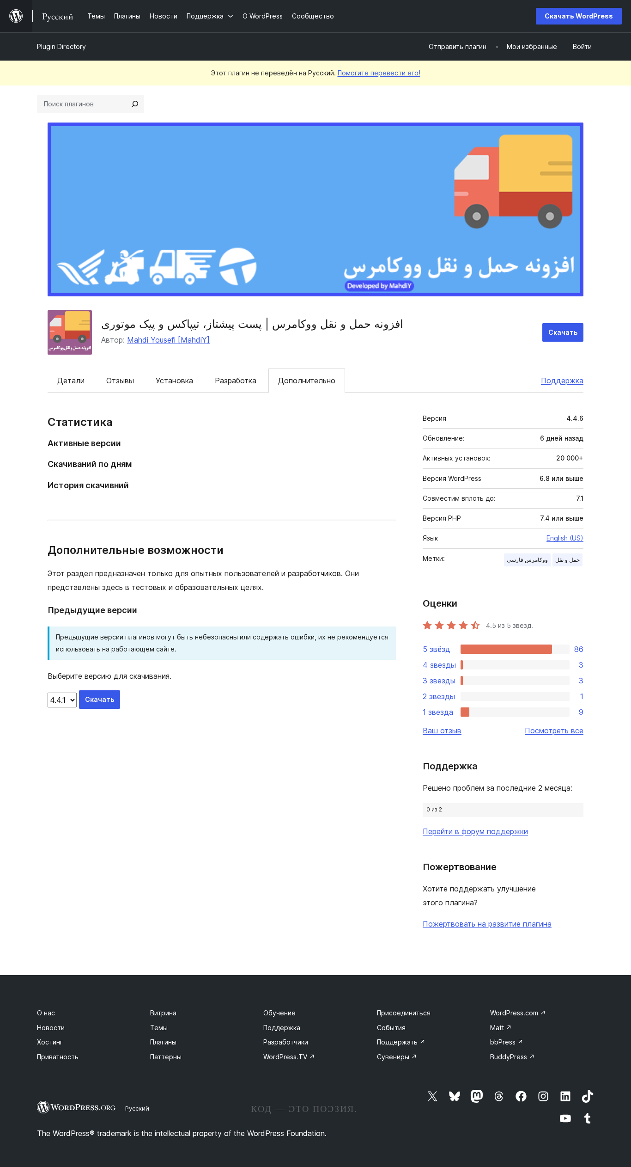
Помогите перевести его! (379, 73)
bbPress (506, 1042)
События (391, 1028)
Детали (71, 380)
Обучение (279, 1013)
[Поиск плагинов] (135, 104)
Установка (174, 380)
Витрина (163, 1013)
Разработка (235, 380)
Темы (159, 1028)
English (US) (564, 538)
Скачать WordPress (579, 16)
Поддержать (401, 1042)
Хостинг (50, 1042)
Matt (501, 1028)
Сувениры (397, 1057)
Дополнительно (306, 380)
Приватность (58, 1057)
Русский (137, 1108)
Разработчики (285, 1042)
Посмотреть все (554, 730)
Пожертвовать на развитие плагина (487, 923)
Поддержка (562, 380)
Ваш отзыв (442, 730)
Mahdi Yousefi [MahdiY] (168, 339)
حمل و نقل (567, 559)
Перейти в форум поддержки (475, 831)
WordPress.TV (289, 1057)
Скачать (562, 332)
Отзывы (120, 380)
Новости (51, 1028)
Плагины (163, 1042)
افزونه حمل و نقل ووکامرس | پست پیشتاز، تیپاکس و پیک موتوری (252, 324)
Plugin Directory (61, 46)
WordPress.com (518, 1013)
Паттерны (166, 1057)
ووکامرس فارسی (527, 559)
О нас (46, 1013)
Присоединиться (404, 1013)
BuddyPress (512, 1057)
